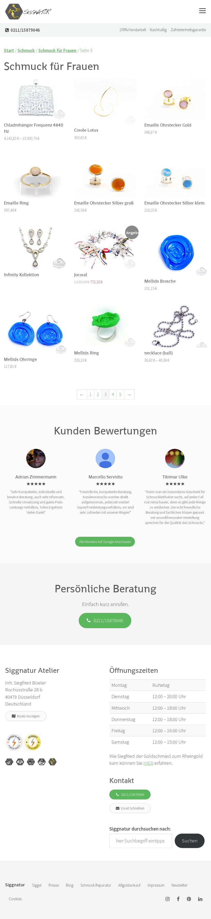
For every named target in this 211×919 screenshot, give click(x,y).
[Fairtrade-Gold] (42, 762)
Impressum (156, 885)
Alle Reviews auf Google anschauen (105, 541)
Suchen (190, 840)
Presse (54, 885)
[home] (28, 6)
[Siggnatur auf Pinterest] (188, 899)
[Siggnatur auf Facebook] (178, 899)
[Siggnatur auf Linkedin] (200, 899)
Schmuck (26, 50)
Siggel (36, 885)
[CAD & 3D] (20, 762)
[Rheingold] (52, 762)
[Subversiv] (31, 762)
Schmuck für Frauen (57, 50)
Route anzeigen (27, 716)
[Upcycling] (9, 762)
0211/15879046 (107, 620)
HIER (148, 763)
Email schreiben (131, 808)
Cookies (15, 898)
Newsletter (180, 885)
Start (9, 50)
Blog (69, 885)
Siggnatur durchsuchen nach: (140, 829)
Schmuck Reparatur (96, 885)
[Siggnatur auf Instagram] (167, 899)
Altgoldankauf (129, 885)
